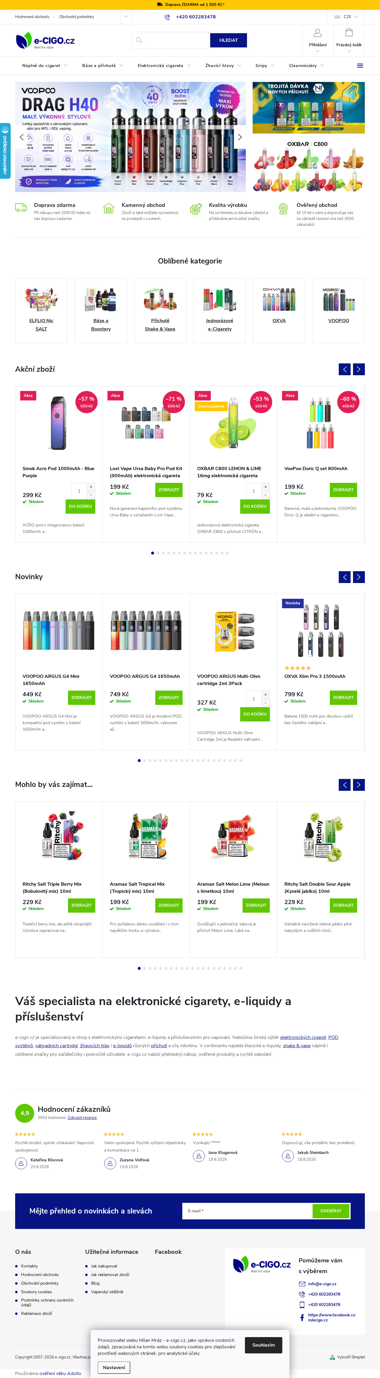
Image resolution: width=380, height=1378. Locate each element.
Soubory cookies (36, 1292)
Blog (95, 1283)
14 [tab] (222, 553)
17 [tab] (224, 760)
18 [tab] (230, 760)
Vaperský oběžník (107, 1292)
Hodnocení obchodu (32, 17)
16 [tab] (219, 760)
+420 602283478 (324, 1294)
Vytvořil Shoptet (351, 1357)
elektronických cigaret (303, 1037)
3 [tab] (163, 553)
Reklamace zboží (36, 1313)
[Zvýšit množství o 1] (91, 487)
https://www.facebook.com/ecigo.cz (331, 1317)
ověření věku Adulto (60, 1373)
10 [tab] (200, 553)
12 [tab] (211, 553)
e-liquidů (122, 1045)
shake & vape (297, 1045)
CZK (347, 17)
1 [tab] (152, 553)
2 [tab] (157, 553)
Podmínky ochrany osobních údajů (47, 1302)
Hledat (228, 40)
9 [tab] (195, 553)
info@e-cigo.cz (322, 1284)
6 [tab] (179, 553)
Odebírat (331, 1211)
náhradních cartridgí (56, 1045)
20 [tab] (240, 760)
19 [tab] (235, 760)
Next (359, 369)
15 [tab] (227, 553)
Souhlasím (263, 1345)
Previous (345, 369)
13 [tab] (216, 553)
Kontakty (29, 1266)
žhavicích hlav (95, 1045)
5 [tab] (173, 553)
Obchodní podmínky (76, 17)
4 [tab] (168, 553)
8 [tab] (190, 553)
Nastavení (114, 1367)
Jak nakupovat (104, 1266)
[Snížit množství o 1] (91, 495)
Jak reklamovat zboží (110, 1274)
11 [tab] (206, 553)
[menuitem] (45, 66)
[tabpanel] (59, 464)
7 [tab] (184, 553)
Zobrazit (169, 490)
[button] (21, 137)
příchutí (159, 1045)
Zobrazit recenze (82, 1117)
